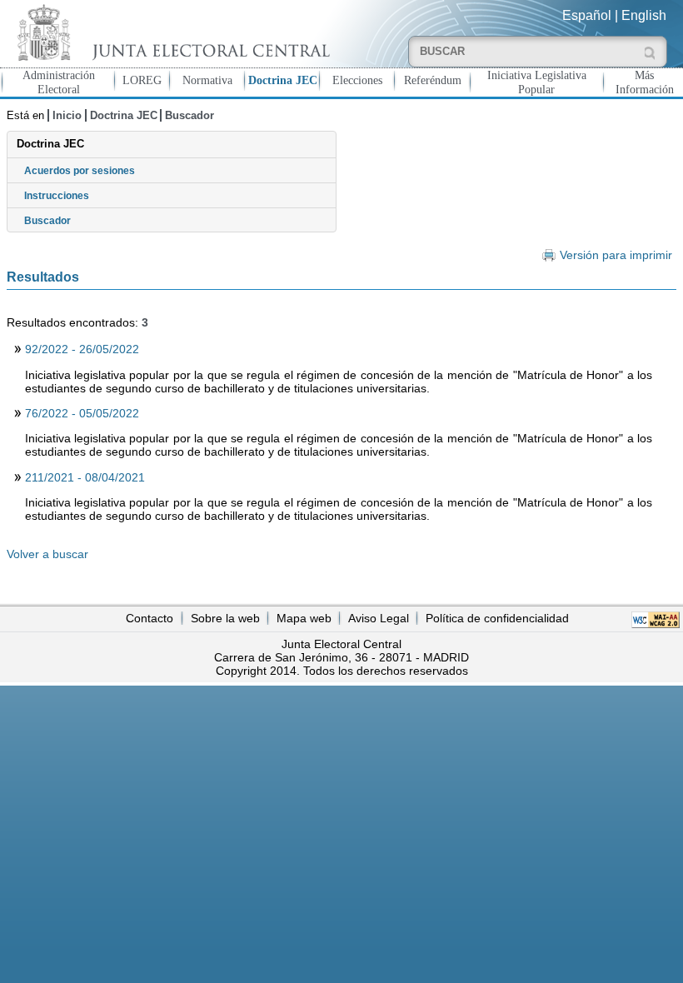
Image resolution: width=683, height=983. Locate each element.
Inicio (67, 115)
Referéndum (432, 80)
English (643, 15)
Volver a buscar (47, 554)
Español (586, 15)
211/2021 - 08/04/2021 (85, 477)
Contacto (149, 618)
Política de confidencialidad (497, 618)
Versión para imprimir (615, 255)
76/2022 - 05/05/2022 (82, 413)
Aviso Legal (378, 618)
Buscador (189, 115)
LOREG (142, 80)
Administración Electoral (58, 82)
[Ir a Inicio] (171, 32)
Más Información (645, 82)
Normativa (207, 80)
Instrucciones (56, 196)
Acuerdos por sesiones (79, 171)
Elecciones (357, 80)
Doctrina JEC (282, 80)
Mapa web (304, 618)
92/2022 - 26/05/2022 (82, 349)
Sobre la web (225, 618)
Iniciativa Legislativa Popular (536, 82)
